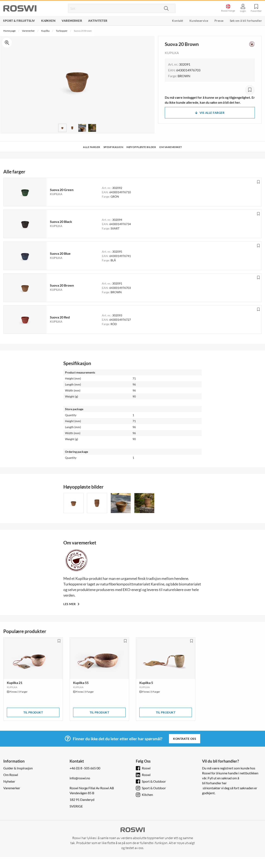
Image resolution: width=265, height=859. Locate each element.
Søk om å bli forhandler (246, 20)
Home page (9, 30)
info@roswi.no (80, 778)
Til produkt (33, 712)
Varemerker (72, 20)
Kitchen (147, 795)
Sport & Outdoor (154, 781)
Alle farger (91, 147)
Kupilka (45, 30)
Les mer (69, 604)
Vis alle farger (212, 112)
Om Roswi (10, 775)
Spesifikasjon (113, 147)
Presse (219, 20)
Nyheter (9, 781)
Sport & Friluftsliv (19, 20)
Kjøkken (48, 20)
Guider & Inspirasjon (18, 768)
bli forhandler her (214, 783)
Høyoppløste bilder (141, 147)
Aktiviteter (97, 20)
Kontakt (177, 20)
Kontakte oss (184, 738)
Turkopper (61, 30)
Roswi (146, 768)
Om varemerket (170, 147)
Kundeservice (198, 20)
